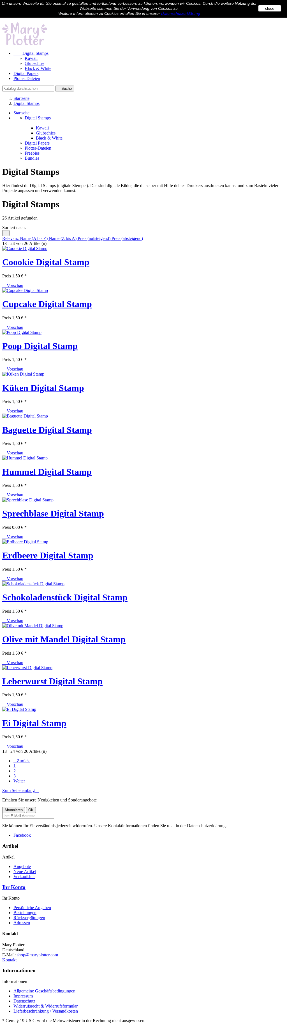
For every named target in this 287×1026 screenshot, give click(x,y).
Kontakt (9, 959)
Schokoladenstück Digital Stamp (65, 597)
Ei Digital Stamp (34, 723)
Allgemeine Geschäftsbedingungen (44, 991)
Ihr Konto (14, 887)
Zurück (21, 760)
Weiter (20, 781)
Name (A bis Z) (34, 238)
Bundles (32, 158)
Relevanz (11, 238)
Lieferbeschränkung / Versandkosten (45, 1011)
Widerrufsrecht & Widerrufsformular (45, 1006)
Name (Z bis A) (63, 238)
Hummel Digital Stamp (47, 472)
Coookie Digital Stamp (45, 262)
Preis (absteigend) (127, 238)
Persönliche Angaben (32, 907)
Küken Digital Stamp (43, 388)
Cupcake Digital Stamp (47, 304)
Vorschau (12, 285)
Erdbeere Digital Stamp (47, 555)
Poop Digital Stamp (40, 346)
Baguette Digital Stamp (47, 430)
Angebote (22, 866)
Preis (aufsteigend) (95, 238)
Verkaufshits (24, 876)
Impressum (23, 996)
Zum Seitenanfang (20, 790)
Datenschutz (24, 1001)
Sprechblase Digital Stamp (53, 513)
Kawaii (31, 58)
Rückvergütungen (29, 917)
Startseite (21, 112)
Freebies (32, 153)
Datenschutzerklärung (180, 13)
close (269, 8)
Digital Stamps (30, 53)
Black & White (38, 68)
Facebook (22, 835)
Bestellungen (24, 912)
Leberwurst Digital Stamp (52, 681)
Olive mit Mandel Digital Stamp (64, 639)
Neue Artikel (24, 871)
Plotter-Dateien (26, 78)
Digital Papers (25, 73)
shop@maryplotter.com (37, 954)
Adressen (21, 922)
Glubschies (34, 63)
